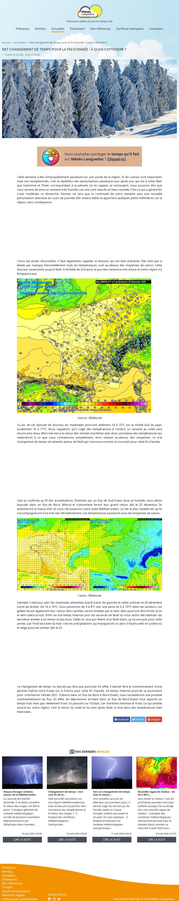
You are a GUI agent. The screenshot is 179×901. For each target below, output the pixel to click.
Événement (77, 29)
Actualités (57, 29)
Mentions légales (13, 895)
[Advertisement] (89, 231)
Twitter (139, 719)
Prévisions (22, 29)
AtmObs (40, 29)
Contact (7, 887)
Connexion (156, 29)
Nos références (100, 29)
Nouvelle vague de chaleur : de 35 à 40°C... (156, 793)
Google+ (155, 719)
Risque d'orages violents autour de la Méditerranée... (20, 793)
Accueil (6, 42)
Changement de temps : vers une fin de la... (65, 793)
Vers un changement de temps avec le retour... (111, 793)
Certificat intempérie (130, 29)
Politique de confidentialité (20, 899)
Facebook (123, 719)
